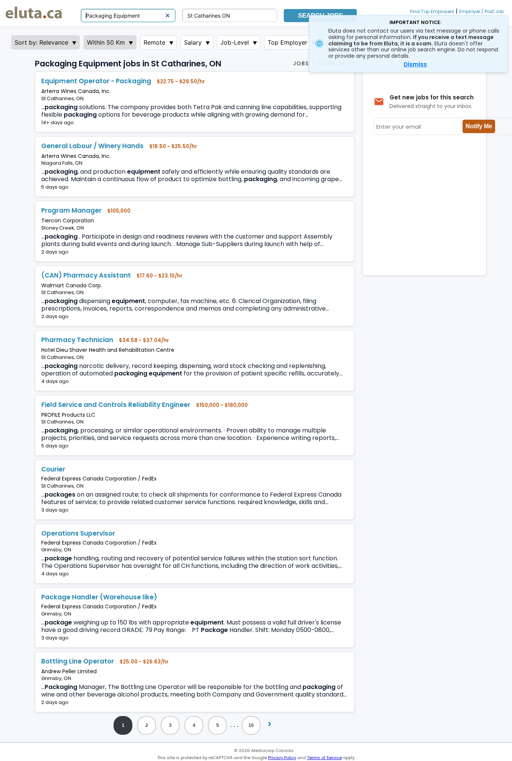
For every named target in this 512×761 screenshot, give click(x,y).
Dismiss (415, 64)
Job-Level (234, 42)
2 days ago (55, 251)
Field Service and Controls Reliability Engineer (115, 404)
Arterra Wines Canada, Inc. (76, 91)
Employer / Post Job (481, 11)
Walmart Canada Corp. (71, 285)
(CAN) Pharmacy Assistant (86, 275)
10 (251, 725)
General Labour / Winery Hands (92, 145)
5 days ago (55, 187)
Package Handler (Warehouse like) (99, 597)
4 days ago (55, 381)
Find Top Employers (432, 11)
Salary (193, 42)
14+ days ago (57, 122)
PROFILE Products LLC (68, 415)
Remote (154, 42)
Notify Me (479, 126)
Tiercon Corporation (67, 220)
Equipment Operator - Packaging (96, 81)
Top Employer (287, 42)
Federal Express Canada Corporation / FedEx (99, 478)
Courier (53, 469)
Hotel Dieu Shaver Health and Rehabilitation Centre (107, 350)
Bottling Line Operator (77, 661)
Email (93, 122)
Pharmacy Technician (77, 339)
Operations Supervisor (78, 533)
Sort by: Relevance (41, 42)
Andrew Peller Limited (69, 671)
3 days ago (55, 509)
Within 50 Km (106, 42)
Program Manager (71, 210)
